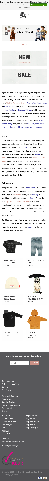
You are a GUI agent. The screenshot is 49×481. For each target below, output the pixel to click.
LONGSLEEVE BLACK (12, 333)
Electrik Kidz (9, 107)
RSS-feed (5, 431)
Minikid (9, 103)
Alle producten (7, 419)
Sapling (35, 195)
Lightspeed (14, 475)
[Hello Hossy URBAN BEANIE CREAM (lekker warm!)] (12, 283)
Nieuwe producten (9, 422)
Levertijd (5, 393)
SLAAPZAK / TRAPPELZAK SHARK (36, 297)
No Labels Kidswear (24, 110)
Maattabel (6, 434)
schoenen (30, 124)
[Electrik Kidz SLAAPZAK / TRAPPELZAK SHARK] (36, 283)
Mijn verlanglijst (32, 428)
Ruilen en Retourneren (10, 396)
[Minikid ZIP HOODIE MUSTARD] (36, 319)
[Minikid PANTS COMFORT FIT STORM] (36, 247)
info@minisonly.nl (12, 446)
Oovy (25, 148)
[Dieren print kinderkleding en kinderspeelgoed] (24, 33)
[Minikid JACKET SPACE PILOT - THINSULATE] (12, 247)
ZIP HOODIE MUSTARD (32, 334)
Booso (4, 158)
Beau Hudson (42, 103)
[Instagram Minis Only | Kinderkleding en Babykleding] (27, 370)
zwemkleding (41, 127)
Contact (5, 387)
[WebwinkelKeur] (24, 458)
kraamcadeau (30, 188)
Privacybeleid (7, 408)
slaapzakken (28, 127)
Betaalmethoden (8, 402)
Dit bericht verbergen (38, 5)
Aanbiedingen (7, 425)
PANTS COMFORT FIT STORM (36, 261)
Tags (4, 428)
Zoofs (35, 158)
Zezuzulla (16, 103)
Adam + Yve (31, 103)
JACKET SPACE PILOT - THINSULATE (12, 261)
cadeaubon (26, 212)
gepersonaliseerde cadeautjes (18, 202)
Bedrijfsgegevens (8, 390)
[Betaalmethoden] (39, 478)
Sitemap (5, 411)
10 (37, 44)
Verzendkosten (7, 399)
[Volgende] (42, 33)
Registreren (30, 419)
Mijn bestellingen (32, 422)
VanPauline (10, 110)
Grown (23, 103)
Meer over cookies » (25, 8)
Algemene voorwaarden (11, 405)
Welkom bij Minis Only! (10, 384)
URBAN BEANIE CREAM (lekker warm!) (10, 297)
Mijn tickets (30, 425)
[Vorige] (6, 33)
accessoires (39, 124)
